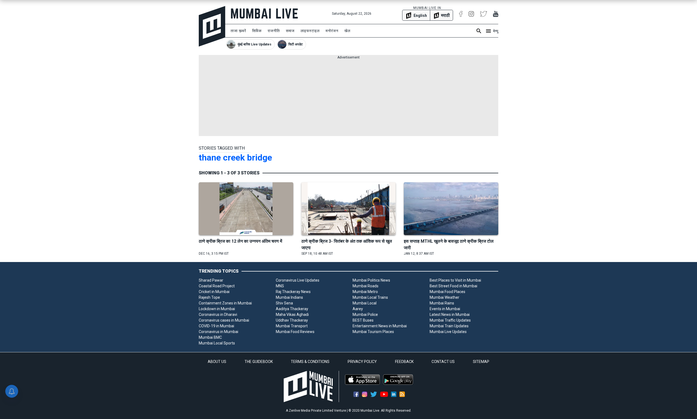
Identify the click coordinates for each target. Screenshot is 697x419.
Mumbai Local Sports (217, 343)
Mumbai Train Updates (449, 326)
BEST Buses (363, 320)
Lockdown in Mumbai (217, 309)
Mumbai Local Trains (370, 297)
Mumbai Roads (365, 286)
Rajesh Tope (209, 297)
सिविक (257, 31)
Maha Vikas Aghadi (292, 314)
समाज (290, 31)
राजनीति (274, 31)
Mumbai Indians (289, 297)
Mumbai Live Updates (448, 331)
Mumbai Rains (442, 303)
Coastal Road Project (217, 286)
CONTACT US (443, 361)
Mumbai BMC (210, 337)
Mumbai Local (365, 303)
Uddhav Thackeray (292, 320)
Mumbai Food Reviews (295, 331)
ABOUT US (217, 361)
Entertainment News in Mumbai (380, 326)
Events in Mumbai (445, 309)
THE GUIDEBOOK (258, 361)
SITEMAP (481, 361)
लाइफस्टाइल (310, 31)
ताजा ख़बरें (238, 31)
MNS (280, 286)
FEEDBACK (404, 361)
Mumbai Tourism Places (373, 331)
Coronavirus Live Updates (297, 280)
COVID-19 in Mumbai (216, 326)
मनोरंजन (332, 31)
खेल (347, 31)
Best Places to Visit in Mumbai (455, 280)
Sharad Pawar (211, 280)
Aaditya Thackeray (292, 309)
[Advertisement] (348, 98)
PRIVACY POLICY (362, 361)
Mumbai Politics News (371, 280)
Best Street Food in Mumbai (453, 286)
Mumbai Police (365, 314)
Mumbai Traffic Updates (450, 320)
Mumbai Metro (365, 291)
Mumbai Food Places (447, 291)
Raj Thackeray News (293, 291)
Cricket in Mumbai (214, 291)
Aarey (358, 309)
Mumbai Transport (292, 326)
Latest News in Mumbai (450, 314)
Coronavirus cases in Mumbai (224, 320)
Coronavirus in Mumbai (218, 331)
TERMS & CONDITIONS (310, 361)
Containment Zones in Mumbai (225, 303)
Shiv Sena (284, 303)
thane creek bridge (235, 157)
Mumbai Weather (444, 297)
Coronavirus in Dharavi (218, 314)
